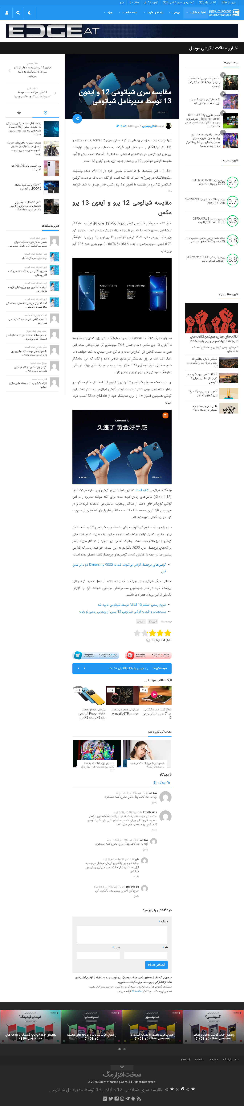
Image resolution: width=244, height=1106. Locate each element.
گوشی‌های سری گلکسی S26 (178, 2)
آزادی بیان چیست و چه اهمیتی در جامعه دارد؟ (205, 408)
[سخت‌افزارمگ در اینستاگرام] (122, 1098)
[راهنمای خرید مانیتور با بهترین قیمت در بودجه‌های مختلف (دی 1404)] (152, 1027)
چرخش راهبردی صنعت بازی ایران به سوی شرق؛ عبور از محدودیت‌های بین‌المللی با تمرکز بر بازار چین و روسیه (203, 140)
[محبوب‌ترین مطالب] (19, 114)
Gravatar (137, 991)
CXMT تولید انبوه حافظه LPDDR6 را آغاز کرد (124, 671)
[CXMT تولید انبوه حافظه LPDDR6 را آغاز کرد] (51, 187)
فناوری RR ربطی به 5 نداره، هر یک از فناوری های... (27, 273)
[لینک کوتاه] (117, 126)
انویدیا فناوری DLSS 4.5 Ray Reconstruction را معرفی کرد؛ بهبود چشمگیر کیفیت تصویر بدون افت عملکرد (202, 121)
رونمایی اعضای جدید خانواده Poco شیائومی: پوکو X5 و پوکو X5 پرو (92, 713)
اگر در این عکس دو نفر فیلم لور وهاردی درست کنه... (30, 369)
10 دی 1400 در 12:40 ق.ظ (117, 859)
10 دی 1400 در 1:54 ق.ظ (107, 887)
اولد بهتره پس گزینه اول (34, 258)
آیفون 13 (153, 622)
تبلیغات (199, 1059)
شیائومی (140, 622)
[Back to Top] (122, 1068)
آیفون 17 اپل (150, 2)
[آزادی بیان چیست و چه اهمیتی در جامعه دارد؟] (228, 408)
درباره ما (213, 1059)
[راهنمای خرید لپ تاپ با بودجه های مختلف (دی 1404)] (91, 1027)
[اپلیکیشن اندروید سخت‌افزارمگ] (133, 1098)
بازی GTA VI (228, 2)
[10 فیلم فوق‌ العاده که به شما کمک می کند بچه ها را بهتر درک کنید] (97, 753)
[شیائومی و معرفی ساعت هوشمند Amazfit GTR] (122, 695)
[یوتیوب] (148, 655)
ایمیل (116, 948)
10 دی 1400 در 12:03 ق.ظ (130, 793)
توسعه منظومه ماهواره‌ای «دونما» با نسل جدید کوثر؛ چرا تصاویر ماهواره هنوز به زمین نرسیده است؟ (23, 148)
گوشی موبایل (200, 48)
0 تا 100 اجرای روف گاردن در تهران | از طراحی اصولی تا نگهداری (202, 378)
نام (165, 948)
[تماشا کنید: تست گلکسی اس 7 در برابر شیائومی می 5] (155, 695)
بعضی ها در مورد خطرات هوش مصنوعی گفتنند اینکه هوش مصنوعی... (27, 244)
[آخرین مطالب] (45, 114)
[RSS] (139, 1098)
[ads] (122, 31)
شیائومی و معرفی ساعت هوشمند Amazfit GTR (125, 711)
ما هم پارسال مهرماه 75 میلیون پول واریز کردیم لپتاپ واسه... (29, 353)
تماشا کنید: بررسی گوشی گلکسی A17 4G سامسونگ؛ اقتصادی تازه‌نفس (205, 240)
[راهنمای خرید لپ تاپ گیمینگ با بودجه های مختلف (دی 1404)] (30, 1027)
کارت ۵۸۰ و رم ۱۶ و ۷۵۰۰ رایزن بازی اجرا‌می (28, 385)
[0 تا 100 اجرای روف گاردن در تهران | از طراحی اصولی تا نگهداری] (228, 378)
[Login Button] (6, 13)
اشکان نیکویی (149, 126)
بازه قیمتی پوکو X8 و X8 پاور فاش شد (26, 168)
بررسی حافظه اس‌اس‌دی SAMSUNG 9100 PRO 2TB (205, 201)
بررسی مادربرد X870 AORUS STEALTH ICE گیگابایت (209, 221)
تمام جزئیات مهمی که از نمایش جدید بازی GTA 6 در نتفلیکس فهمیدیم (204, 83)
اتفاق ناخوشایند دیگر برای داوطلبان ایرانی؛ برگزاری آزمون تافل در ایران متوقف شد (25, 206)
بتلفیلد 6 (134, 2)
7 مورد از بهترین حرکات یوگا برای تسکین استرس (203, 393)
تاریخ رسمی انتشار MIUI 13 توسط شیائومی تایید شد (131, 605)
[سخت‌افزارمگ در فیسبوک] (117, 1098)
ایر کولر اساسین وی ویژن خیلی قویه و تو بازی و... (27, 289)
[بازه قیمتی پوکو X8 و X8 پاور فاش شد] (51, 168)
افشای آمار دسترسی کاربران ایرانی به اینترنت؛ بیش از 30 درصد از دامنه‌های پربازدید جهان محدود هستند (23, 129)
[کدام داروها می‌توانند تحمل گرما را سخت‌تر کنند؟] (147, 753)
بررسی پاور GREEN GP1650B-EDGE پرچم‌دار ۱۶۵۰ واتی (208, 182)
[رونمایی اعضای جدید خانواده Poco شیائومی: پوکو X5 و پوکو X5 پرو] (89, 695)
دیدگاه (159, 783)
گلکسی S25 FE (207, 2)
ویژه (109, 12)
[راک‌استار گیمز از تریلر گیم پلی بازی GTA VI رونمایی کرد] (230, 101)
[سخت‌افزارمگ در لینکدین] (105, 1098)
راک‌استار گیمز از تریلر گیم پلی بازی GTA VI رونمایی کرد (204, 101)
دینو (122, 2)
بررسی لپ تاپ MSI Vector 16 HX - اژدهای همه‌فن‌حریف (205, 259)
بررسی (176, 12)
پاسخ (154, 802)
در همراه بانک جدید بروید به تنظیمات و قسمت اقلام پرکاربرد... (26, 337)
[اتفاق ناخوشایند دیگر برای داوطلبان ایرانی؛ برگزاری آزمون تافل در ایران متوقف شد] (51, 206)
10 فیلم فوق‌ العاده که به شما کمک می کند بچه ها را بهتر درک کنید (97, 767)
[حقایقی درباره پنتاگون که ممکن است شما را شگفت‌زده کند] (228, 362)
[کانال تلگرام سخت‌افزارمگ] (128, 1098)
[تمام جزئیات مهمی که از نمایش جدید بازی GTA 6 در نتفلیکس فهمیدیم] (230, 82)
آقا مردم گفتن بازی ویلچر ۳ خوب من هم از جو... (27, 321)
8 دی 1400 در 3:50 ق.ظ (126, 812)
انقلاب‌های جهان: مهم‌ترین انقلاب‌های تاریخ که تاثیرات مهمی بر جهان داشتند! (214, 339)
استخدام (185, 1059)
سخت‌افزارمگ (230, 1059)
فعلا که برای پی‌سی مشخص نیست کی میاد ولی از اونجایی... (26, 305)
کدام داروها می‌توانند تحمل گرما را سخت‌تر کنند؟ (147, 765)
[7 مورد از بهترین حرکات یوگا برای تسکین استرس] (228, 393)
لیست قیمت (130, 12)
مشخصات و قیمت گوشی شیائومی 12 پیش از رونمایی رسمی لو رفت (122, 611)
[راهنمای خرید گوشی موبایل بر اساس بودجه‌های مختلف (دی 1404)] (213, 1027)
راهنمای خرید (154, 12)
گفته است (142, 490)
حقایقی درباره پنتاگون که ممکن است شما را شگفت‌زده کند (202, 363)
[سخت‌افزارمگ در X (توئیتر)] (110, 1098)
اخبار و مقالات (197, 12)
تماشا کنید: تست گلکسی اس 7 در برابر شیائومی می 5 (157, 713)
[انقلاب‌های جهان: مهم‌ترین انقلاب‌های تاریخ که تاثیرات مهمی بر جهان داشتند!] (211, 318)
